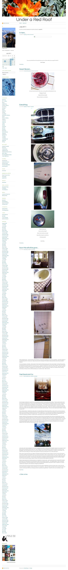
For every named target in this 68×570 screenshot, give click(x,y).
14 (10, 61)
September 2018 (5, 356)
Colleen (28, 34)
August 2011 (4, 475)
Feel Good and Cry (26, 374)
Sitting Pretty (4, 195)
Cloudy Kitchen (5, 214)
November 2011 (5, 471)
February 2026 (5, 231)
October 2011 (4, 472)
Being (3, 102)
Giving (3, 116)
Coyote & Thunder (5, 146)
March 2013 (4, 448)
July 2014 (4, 426)
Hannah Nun (4, 160)
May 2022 (4, 294)
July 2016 (4, 392)
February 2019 (5, 349)
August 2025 (4, 240)
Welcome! (24, 23)
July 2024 (4, 258)
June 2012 (4, 461)
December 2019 (5, 335)
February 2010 (5, 500)
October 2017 (4, 371)
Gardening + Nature (6, 115)
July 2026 (4, 224)
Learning (4, 120)
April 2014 (4, 430)
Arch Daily (4, 170)
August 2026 (4, 223)
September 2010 (5, 490)
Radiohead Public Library (7, 151)
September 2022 (5, 289)
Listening (4, 122)
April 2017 (4, 380)
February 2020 (5, 332)
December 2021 (5, 301)
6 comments (33, 249)
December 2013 (5, 436)
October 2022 (4, 287)
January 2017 (4, 384)
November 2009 (5, 504)
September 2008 (5, 524)
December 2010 (5, 486)
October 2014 (4, 422)
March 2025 (4, 247)
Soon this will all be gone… (29, 248)
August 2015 (4, 408)
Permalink (32, 34)
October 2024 (4, 254)
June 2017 (4, 377)
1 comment (32, 106)
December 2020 (5, 318)
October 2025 (4, 237)
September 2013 (5, 440)
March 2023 (4, 280)
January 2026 (4, 233)
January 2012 (4, 468)
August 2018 (4, 357)
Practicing (4, 126)
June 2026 (4, 226)
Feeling (3, 112)
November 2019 (5, 336)
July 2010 (4, 493)
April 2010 (4, 497)
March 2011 (4, 482)
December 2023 (5, 268)
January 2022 (4, 300)
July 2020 (4, 325)
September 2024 (5, 255)
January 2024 (4, 266)
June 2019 (4, 343)
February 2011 (5, 483)
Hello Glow (4, 182)
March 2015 (4, 415)
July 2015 (4, 409)
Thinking (3, 136)
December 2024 (5, 251)
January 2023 (4, 283)
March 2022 (4, 297)
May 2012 (4, 462)
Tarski (31, 568)
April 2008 (4, 531)
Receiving (4, 130)
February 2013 (5, 450)
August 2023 (4, 273)
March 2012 (4, 465)
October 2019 (4, 338)
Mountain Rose (5, 163)
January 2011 (4, 485)
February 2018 (5, 366)
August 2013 (4, 441)
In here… (22, 33)
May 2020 (4, 328)
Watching (28, 376)
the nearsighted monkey (6, 154)
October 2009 (4, 506)
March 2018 (4, 364)
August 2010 (4, 492)
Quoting (25, 34)
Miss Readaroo (5, 201)
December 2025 (5, 234)
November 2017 (5, 370)
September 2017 (5, 373)
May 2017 (4, 378)
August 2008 (4, 525)
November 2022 (5, 286)
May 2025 (4, 244)
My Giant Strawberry (6, 164)
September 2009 (5, 507)
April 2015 (4, 413)
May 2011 (4, 479)
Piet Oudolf (4, 176)
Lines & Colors (4, 149)
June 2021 (4, 310)
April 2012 (4, 464)
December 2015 (5, 402)
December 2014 (5, 419)
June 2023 (4, 276)
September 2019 (5, 339)
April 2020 (4, 329)
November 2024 (5, 252)
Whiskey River (5, 204)
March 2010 (4, 499)
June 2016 (4, 394)
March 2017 (4, 381)
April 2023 (4, 279)
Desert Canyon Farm (6, 175)
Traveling (4, 137)
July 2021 (4, 308)
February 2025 (5, 248)
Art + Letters (4, 101)
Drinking (3, 108)
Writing (3, 141)
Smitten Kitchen (5, 218)
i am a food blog (5, 217)
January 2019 (4, 350)
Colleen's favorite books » (11, 562)
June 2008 (4, 528)
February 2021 (5, 315)
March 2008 (4, 532)
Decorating (25, 249)
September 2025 (5, 238)
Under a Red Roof (34, 19)
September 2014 (5, 423)
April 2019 (4, 346)
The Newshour (5, 189)
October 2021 (4, 304)
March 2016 (4, 398)
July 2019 (4, 342)
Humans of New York (6, 194)
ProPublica (4, 188)
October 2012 (4, 455)
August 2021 (4, 307)
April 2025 (4, 245)
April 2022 (4, 296)
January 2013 (4, 451)
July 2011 (4, 476)
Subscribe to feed (6, 23)
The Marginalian (5, 210)
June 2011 (4, 478)
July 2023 (4, 275)
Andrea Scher (5, 208)
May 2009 (4, 513)
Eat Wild (3, 216)
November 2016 (5, 387)
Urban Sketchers (5, 156)
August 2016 (4, 391)
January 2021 (4, 317)
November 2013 (5, 437)
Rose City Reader (5, 202)
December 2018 (5, 352)
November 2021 (5, 303)
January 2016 (4, 401)
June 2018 (4, 360)
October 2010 (4, 489)
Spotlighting (4, 134)
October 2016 (4, 388)
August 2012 (4, 458)
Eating (3, 109)
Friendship (4, 113)
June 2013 (4, 444)
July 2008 (4, 527)
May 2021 (4, 311)
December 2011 (5, 469)
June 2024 (4, 259)
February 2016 (5, 399)
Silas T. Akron (4, 153)
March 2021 (4, 314)
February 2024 (5, 265)
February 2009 (5, 517)
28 (10, 64)
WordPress (26, 568)
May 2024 (4, 261)
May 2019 (4, 345)
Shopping (4, 133)
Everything (23, 105)
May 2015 (4, 412)
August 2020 (4, 324)
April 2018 (4, 363)
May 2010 (4, 496)
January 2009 (4, 518)
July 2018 (4, 359)
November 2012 (5, 454)
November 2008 (5, 521)
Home (20, 23)
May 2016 (4, 395)
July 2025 (4, 241)
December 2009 (5, 503)
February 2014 (5, 433)
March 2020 (4, 331)
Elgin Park (4, 147)
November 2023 (5, 269)
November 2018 (5, 353)
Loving (3, 123)
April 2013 (4, 447)
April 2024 (4, 262)
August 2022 (4, 290)
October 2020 (4, 321)
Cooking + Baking (5, 105)
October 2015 (4, 405)
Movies (22, 469)
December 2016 (5, 385)
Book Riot (4, 200)
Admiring (4, 99)
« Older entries (23, 474)
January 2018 (4, 367)
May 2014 (4, 429)
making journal (5, 150)
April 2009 (4, 514)
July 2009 (4, 510)
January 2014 (4, 434)
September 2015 (5, 406)
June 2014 (4, 427)
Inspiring (25, 376)
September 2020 (5, 322)
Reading (3, 129)
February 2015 (5, 416)
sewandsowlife (5, 166)
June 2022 (4, 293)
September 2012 (5, 457)
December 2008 (5, 520)
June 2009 (4, 511)
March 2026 (4, 230)
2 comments (35, 376)
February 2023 (5, 282)
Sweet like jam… (25, 69)
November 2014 (5, 420)
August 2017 (4, 374)
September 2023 (5, 272)
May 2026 (4, 227)
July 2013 (4, 443)
